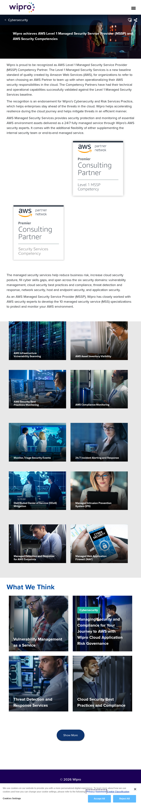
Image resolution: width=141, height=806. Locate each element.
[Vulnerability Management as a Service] (38, 623)
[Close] (135, 789)
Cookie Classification (118, 791)
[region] (70, 794)
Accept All (99, 798)
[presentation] (70, 735)
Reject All (124, 798)
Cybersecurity (18, 20)
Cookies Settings (12, 798)
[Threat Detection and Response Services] (38, 683)
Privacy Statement (96, 791)
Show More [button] (70, 735)
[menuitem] (135, 20)
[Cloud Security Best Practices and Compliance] (102, 683)
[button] (130, 20)
